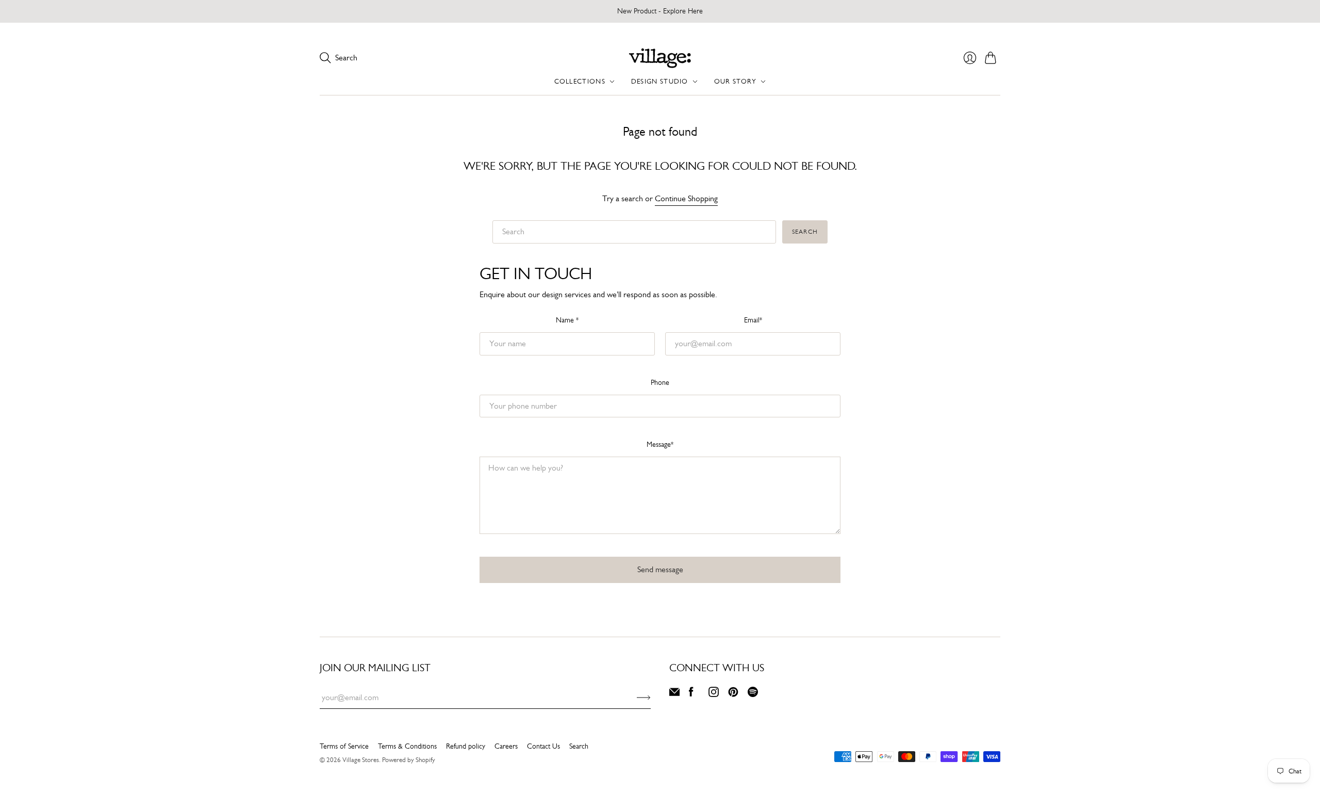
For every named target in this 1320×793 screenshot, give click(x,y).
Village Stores (360, 760)
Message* (660, 444)
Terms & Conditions (407, 746)
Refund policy (465, 746)
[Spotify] (753, 694)
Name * (567, 320)
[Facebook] (691, 694)
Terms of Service (344, 746)
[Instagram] (713, 694)
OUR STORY (735, 81)
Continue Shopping (686, 198)
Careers (506, 746)
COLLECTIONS (579, 81)
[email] (674, 694)
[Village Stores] (660, 58)
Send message (660, 569)
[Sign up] (644, 697)
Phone (660, 382)
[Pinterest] (733, 694)
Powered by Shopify (408, 760)
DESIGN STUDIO (659, 81)
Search (805, 231)
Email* (753, 320)
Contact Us (543, 746)
